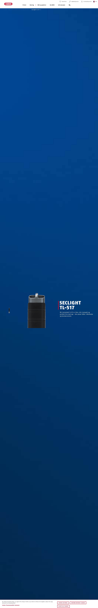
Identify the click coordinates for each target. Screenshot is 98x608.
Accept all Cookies (63, 606)
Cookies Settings (63, 602)
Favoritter (64, 1)
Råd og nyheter (42, 5)
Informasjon (61, 5)
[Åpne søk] (69, 5)
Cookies (3, 605)
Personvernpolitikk (10, 605)
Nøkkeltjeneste (75, 1)
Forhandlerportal (87, 1)
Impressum (17, 605)
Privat (24, 5)
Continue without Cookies (78, 602)
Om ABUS (52, 5)
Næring (32, 5)
